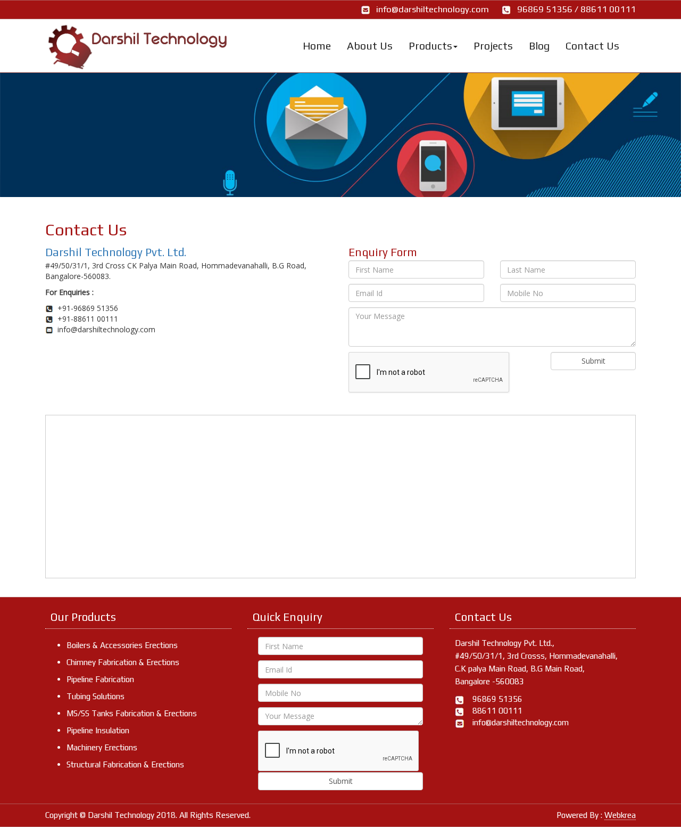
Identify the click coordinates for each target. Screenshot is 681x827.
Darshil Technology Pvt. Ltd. (115, 252)
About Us (370, 46)
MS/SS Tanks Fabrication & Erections (132, 713)
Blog (539, 46)
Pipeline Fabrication (100, 679)
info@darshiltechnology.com (432, 9)
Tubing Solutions (95, 696)
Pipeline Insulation (98, 730)
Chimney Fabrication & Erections (123, 662)
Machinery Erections (102, 747)
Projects (493, 46)
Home (317, 46)
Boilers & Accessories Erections (122, 645)
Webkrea (620, 815)
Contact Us (592, 46)
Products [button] (430, 46)
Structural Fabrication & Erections (125, 764)
